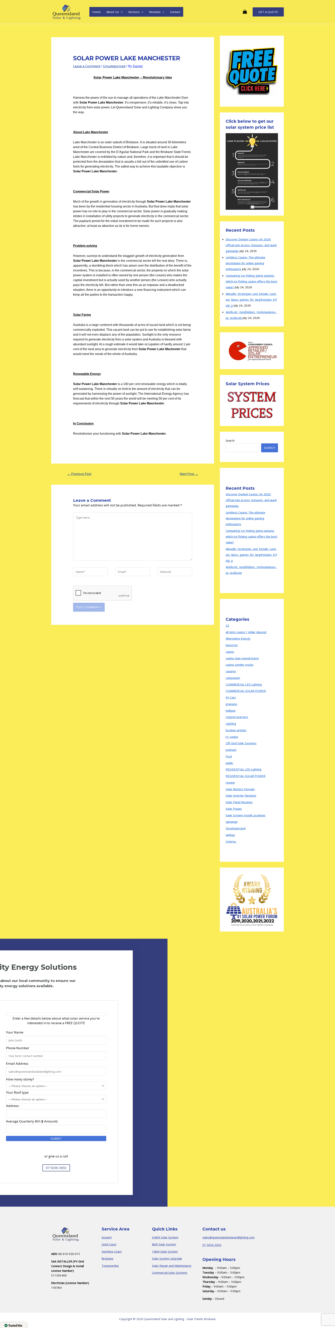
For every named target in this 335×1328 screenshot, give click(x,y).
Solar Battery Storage (240, 789)
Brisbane (107, 1258)
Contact (175, 12)
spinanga (231, 822)
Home (96, 12)
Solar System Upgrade (167, 1258)
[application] (121, 12)
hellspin (231, 710)
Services (134, 12)
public (229, 763)
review (230, 782)
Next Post (189, 474)
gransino (231, 704)
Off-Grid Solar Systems (241, 743)
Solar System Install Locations (245, 815)
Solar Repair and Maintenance (171, 1266)
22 (227, 625)
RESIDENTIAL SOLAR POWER (245, 776)
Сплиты (231, 841)
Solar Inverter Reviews (241, 795)
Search (230, 440)
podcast (231, 750)
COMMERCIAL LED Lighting (244, 684)
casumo (231, 671)
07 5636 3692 (211, 1245)
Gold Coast (109, 1244)
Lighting (231, 723)
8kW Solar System (164, 1244)
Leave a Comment (86, 66)
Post (229, 756)
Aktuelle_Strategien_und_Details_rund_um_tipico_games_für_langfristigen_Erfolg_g (251, 299)
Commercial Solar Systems (169, 1272)
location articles (236, 730)
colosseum (233, 678)
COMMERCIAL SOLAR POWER (246, 691)
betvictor (232, 645)
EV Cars (231, 697)
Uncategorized (114, 66)
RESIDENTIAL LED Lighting (244, 769)
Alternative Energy (238, 638)
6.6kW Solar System (165, 1237)
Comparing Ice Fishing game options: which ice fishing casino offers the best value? (251, 281)
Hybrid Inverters (237, 717)
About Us (112, 12)
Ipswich (107, 1237)
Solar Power (234, 809)
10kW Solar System (165, 1251)
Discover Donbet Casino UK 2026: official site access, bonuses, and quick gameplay (251, 245)
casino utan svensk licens (242, 658)
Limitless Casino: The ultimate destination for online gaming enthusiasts (245, 263)
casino (230, 652)
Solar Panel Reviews (239, 802)
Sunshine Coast (112, 1251)
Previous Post (79, 474)
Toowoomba (110, 1266)
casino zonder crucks (239, 665)
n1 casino (232, 737)
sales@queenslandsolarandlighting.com (228, 1237)
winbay (230, 835)
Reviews (155, 12)
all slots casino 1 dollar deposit (246, 632)
